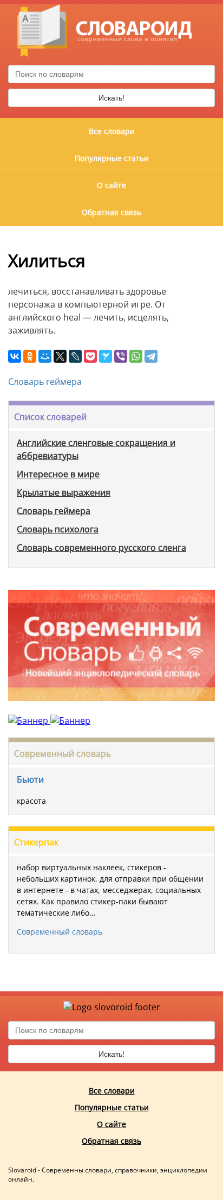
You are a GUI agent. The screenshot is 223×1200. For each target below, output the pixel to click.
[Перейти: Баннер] (111, 709)
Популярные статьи (112, 158)
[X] (60, 356)
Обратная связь (111, 212)
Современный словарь (62, 753)
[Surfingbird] (105, 356)
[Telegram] (151, 356)
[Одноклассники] (29, 356)
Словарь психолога (58, 529)
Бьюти (30, 779)
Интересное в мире (58, 474)
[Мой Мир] (44, 356)
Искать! (111, 98)
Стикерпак (36, 842)
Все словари (112, 131)
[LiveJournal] (75, 356)
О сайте (111, 185)
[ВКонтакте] (14, 356)
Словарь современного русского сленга (101, 548)
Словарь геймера (45, 382)
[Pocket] (90, 356)
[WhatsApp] (135, 356)
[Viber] (120, 356)
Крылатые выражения (63, 492)
